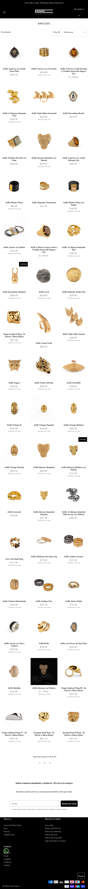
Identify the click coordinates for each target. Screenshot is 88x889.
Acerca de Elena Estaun (13, 825)
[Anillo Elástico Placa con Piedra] (73, 186)
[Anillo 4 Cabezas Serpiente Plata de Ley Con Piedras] (73, 495)
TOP (83, 886)
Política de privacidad (53, 838)
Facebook (7, 862)
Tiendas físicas (9, 835)
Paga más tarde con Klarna (55, 841)
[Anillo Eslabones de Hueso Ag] (44, 540)
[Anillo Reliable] (14, 671)
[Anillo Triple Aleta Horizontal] (44, 96)
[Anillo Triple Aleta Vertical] (73, 317)
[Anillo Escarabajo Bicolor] (73, 96)
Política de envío (51, 835)
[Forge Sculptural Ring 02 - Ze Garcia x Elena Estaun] (73, 671)
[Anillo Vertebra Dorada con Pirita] (14, 141)
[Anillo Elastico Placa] (14, 186)
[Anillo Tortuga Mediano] (73, 408)
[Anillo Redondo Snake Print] (73, 275)
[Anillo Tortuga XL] (14, 408)
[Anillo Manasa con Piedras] (44, 671)
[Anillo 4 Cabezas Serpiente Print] (14, 96)
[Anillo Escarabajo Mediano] (14, 275)
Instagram (7, 859)
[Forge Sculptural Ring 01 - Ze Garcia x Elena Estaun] (14, 716)
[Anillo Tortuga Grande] (14, 450)
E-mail (6, 856)
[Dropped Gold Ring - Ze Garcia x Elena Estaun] (44, 716)
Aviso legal (49, 825)
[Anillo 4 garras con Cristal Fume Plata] (14, 52)
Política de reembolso (53, 831)
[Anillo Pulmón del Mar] (44, 366)
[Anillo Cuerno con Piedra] (14, 230)
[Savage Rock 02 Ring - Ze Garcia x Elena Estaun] (73, 716)
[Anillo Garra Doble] (73, 584)
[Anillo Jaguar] (14, 366)
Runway (7, 831)
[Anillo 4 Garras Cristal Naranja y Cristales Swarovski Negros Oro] (73, 52)
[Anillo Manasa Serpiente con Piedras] (44, 141)
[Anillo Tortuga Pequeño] (44, 408)
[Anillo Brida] (44, 626)
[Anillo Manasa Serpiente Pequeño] (44, 495)
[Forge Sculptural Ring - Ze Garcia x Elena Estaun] (14, 317)
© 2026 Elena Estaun (11, 886)
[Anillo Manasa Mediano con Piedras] (73, 450)
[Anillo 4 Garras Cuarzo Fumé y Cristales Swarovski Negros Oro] (44, 230)
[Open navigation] (9, 12)
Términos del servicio (53, 828)
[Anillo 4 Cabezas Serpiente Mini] (73, 230)
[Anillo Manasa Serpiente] (44, 450)
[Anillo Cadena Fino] (44, 584)
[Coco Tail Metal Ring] (14, 541)
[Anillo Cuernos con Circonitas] (44, 52)
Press (5, 828)
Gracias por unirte (69, 803)
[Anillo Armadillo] (73, 366)
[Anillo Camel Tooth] (44, 322)
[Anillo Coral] (44, 275)
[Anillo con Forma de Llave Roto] (73, 626)
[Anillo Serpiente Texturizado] (44, 186)
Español (81, 876)
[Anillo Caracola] (14, 495)
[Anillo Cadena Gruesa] (73, 540)
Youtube (7, 865)
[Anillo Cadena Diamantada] (14, 584)
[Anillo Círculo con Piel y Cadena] (14, 626)
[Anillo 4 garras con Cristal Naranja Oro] (73, 141)
